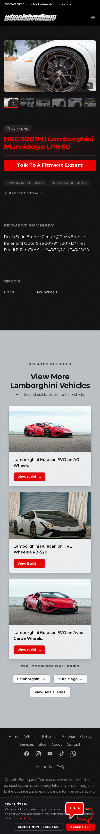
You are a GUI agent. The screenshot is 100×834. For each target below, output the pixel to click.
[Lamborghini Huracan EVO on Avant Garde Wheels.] (50, 602)
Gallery (86, 736)
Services (27, 744)
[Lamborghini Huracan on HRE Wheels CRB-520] (50, 515)
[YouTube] (50, 754)
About (56, 744)
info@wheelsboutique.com (51, 4)
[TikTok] (62, 754)
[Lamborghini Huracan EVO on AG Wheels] (50, 429)
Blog (43, 744)
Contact (73, 744)
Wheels (30, 736)
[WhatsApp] (73, 754)
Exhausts (49, 736)
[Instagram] (38, 754)
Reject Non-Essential (38, 827)
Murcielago (70, 679)
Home (13, 736)
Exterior (68, 736)
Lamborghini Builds (25, 183)
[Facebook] (27, 754)
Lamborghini (31, 679)
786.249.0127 (14, 4)
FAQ (60, 767)
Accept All (80, 827)
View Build (29, 477)
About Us (44, 767)
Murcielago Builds (69, 183)
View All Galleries (50, 692)
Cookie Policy (23, 818)
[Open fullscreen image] (88, 85)
